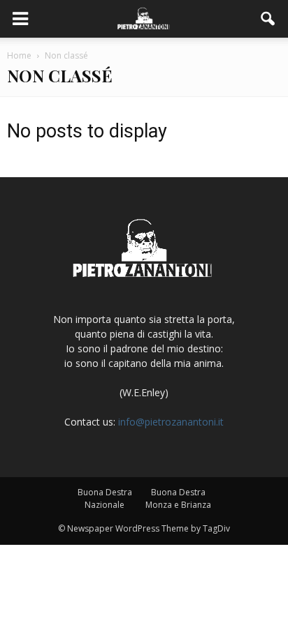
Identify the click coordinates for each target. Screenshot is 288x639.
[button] (268, 19)
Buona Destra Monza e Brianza (178, 498)
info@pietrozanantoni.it (171, 421)
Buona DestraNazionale (105, 498)
